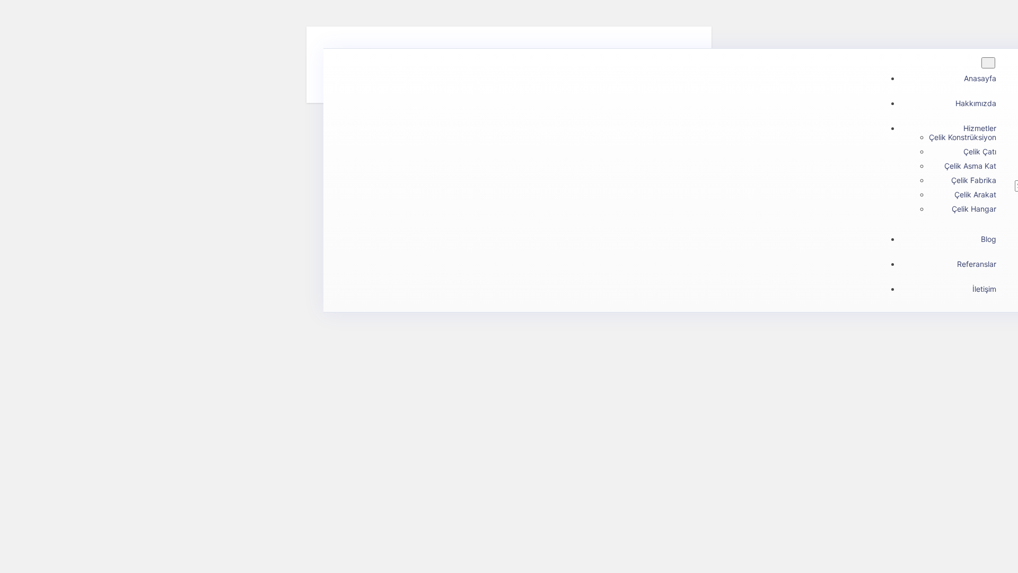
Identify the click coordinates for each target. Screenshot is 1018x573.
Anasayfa (980, 78)
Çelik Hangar (974, 208)
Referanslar (976, 263)
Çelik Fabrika (973, 180)
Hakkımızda (975, 103)
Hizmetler (979, 128)
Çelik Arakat (975, 194)
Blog (988, 239)
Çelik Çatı (979, 151)
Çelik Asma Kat (970, 165)
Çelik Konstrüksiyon (962, 137)
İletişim (984, 288)
